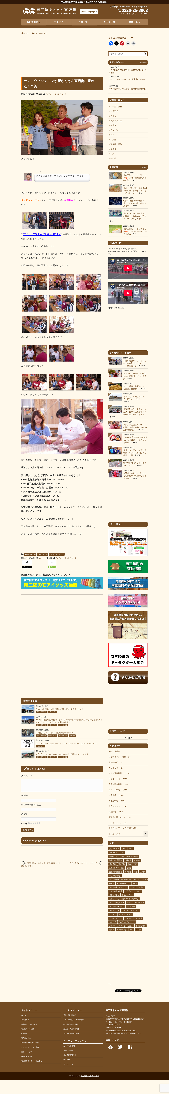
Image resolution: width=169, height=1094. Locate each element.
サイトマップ (68, 1064)
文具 (112, 135)
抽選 (135, 872)
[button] (34, 221)
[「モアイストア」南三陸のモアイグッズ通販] (62, 588)
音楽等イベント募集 (119, 757)
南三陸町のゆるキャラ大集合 (31, 1061)
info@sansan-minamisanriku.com (122, 1031)
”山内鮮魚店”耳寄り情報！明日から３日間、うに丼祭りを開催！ (135, 440)
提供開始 (128, 872)
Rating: (24, 824)
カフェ (113, 116)
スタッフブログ (117, 823)
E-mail (26, 805)
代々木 (132, 887)
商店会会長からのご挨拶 (30, 1043)
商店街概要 (25, 1020)
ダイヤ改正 (131, 906)
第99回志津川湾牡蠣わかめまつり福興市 (123, 856)
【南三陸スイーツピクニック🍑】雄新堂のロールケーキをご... (135, 231)
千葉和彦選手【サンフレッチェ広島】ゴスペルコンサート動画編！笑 (135, 363)
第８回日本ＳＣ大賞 (116, 852)
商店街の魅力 (26, 1038)
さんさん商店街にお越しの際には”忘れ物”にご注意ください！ (59, 709)
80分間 (138, 930)
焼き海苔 (137, 860)
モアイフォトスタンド (133, 891)
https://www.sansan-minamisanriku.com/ (124, 1033)
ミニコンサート (127, 895)
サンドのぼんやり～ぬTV (42, 234)
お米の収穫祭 (141, 926)
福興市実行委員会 (115, 860)
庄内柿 (142, 872)
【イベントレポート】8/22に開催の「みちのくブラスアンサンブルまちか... (135, 216)
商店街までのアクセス (29, 1024)
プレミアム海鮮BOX (116, 903)
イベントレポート (115, 918)
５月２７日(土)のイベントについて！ (84, 863)
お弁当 (111, 930)
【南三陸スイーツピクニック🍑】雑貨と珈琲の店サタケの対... (135, 178)
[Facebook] (130, 1046)
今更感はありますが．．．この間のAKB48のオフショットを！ (135, 476)
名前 (25, 795)
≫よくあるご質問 (128, 14)
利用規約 (66, 1060)
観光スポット (63, 735)
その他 (113, 158)
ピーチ (129, 903)
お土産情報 (116, 801)
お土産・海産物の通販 (71, 1029)
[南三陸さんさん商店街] (49, 12)
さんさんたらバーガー (127, 922)
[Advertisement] (62, 55)
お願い (130, 926)
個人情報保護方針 (69, 1055)
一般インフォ (42, 554)
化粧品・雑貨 (116, 107)
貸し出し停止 (114, 849)
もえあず (112, 922)
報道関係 (72, 735)
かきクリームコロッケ (117, 926)
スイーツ (114, 130)
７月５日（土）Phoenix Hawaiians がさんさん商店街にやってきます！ (63, 754)
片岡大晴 (128, 860)
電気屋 (113, 149)
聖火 (131, 849)
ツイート (111, 984)
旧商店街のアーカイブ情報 (123, 828)
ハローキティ (139, 903)
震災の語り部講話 (69, 1015)
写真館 (113, 140)
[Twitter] (120, 1046)
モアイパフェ (114, 895)
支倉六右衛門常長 (115, 872)
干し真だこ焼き (115, 876)
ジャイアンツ (114, 910)
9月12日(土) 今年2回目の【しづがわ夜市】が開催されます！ (134, 203)
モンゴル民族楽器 (115, 891)
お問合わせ (135, 22)
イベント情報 (63, 725)
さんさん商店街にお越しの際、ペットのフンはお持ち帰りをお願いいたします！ (67, 744)
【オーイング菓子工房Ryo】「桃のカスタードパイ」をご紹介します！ (135, 190)
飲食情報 (116, 795)
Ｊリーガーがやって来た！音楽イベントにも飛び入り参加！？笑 (134, 453)
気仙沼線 (112, 864)
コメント (41, 558)
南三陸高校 (115, 763)
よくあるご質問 (69, 1046)
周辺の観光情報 (26, 1056)
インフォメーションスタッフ (55, 94)
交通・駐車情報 (118, 784)
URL (25, 814)
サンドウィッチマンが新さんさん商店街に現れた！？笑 (135, 376)
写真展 (135, 883)
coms (131, 930)
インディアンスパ (125, 914)
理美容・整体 (116, 144)
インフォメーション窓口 (30, 1047)
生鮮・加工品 (116, 121)
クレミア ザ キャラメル (130, 910)
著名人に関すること (56, 554)
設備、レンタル (26, 1052)
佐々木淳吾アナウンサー (118, 887)
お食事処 (114, 111)
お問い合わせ (68, 1050)
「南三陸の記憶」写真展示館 (73, 1020)
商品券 (111, 883)
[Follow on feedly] (110, 1046)
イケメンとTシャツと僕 (133, 918)
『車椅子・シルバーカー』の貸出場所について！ (54, 733)
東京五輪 (121, 864)
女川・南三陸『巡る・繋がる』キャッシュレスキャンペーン (131, 880)
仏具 (112, 154)
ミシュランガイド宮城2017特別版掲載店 (124, 899)
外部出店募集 (117, 752)
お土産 (113, 125)
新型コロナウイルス (116, 868)
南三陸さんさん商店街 (90, 1076)
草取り (124, 849)
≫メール (144, 14)
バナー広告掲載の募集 (71, 1033)
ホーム (23, 1015)
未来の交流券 (132, 864)
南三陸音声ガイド (123, 883)
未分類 (114, 834)
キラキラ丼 (110, 22)
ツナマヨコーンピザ (116, 906)
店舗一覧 (24, 1033)
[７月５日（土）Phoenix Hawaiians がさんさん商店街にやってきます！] (28, 757)
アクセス (59, 22)
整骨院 (129, 868)
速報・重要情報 (30, 554)
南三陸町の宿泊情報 (70, 1024)
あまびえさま (122, 930)
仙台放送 (140, 887)
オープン (112, 914)
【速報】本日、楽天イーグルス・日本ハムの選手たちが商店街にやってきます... (134, 412)
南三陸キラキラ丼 (27, 1029)
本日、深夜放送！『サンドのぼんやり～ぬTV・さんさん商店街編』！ (135, 427)
